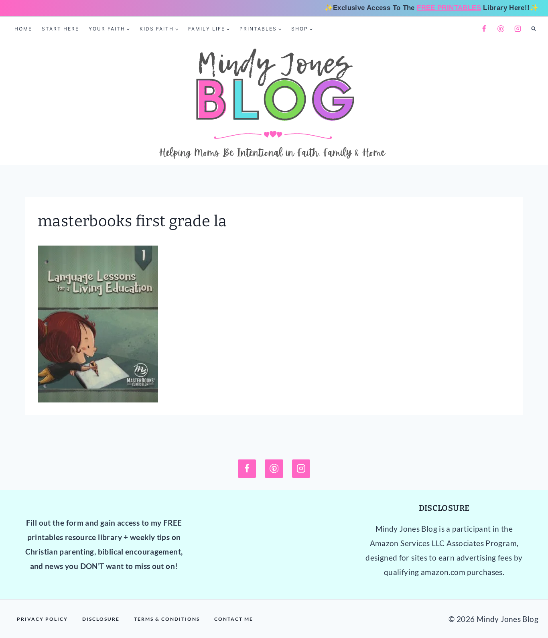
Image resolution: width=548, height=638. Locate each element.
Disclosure (101, 619)
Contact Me (233, 619)
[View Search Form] (533, 29)
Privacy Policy (42, 619)
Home (23, 29)
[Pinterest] (501, 29)
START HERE (60, 29)
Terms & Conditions (167, 619)
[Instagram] (518, 29)
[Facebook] (484, 29)
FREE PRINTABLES (449, 8)
